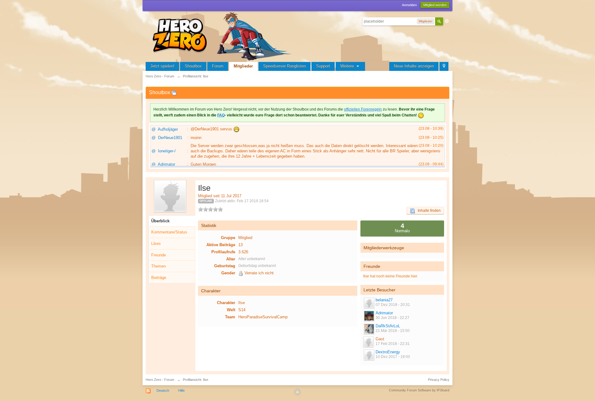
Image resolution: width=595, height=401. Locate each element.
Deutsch (162, 390)
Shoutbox (193, 66)
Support (323, 66)
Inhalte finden (428, 210)
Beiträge (158, 277)
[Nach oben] (297, 392)
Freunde (158, 255)
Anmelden (409, 5)
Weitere (347, 66)
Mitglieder (243, 66)
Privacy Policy (438, 379)
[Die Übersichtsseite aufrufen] (223, 35)
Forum (217, 66)
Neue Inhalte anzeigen (414, 66)
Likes (156, 243)
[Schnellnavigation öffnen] (443, 66)
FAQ (221, 115)
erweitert (446, 21)
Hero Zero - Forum (160, 379)
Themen (158, 266)
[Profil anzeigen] (368, 303)
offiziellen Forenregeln (363, 109)
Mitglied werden (435, 5)
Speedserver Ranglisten (284, 66)
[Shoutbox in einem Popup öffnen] (173, 92)
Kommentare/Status (169, 232)
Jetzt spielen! (162, 66)
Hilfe (181, 390)
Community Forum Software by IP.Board (419, 390)
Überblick (160, 221)
